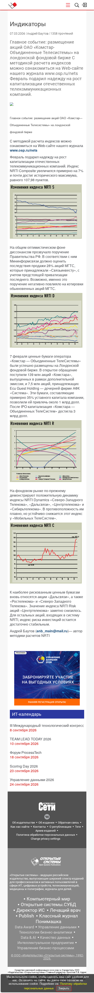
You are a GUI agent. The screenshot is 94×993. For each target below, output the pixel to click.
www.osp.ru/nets (23, 150)
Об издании (46, 822)
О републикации (60, 826)
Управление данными (57, 927)
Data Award (24, 927)
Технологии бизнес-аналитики (45, 932)
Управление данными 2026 (32, 779)
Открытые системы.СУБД (48, 904)
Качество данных (55, 937)
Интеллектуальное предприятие (45, 943)
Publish (26, 916)
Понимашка (48, 921)
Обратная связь (68, 822)
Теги (78, 826)
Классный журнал (58, 916)
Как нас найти (20, 826)
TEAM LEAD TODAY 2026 (30, 738)
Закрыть (63, 988)
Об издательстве (23, 822)
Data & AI (28, 937)
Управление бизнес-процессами (45, 948)
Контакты (39, 826)
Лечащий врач (65, 910)
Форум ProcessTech (26, 752)
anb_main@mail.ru (52, 630)
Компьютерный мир (48, 899)
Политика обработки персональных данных (45, 834)
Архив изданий (45, 830)
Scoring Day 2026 (24, 766)
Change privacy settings (45, 838)
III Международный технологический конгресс (47, 725)
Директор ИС (30, 910)
